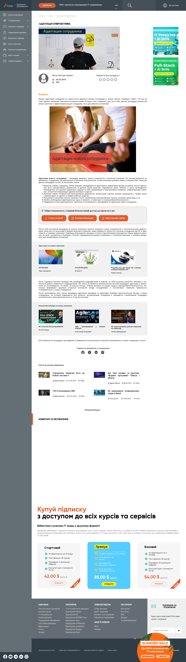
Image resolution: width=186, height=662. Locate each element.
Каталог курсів (45, 612)
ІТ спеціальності (45, 615)
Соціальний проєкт (129, 620)
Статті (41, 629)
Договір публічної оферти (94, 650)
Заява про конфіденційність (69, 650)
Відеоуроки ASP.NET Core (76, 617)
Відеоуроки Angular (74, 629)
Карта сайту (112, 650)
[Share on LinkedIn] (97, 352)
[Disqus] (86, 456)
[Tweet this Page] (90, 352)
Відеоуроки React (73, 632)
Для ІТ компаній (101, 612)
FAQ (122, 615)
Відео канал (44, 626)
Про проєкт (125, 609)
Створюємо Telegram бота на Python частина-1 (68, 374)
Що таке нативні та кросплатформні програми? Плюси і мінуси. (124, 375)
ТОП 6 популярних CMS (64, 391)
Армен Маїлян (59, 381)
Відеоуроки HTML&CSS (75, 623)
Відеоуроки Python (73, 612)
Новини (97, 629)
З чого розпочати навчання (77, 609)
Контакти (125, 612)
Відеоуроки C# (72, 615)
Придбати (58, 583)
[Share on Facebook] (83, 352)
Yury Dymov (114, 398)
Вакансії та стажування (104, 615)
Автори (124, 617)
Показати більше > (93, 410)
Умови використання (47, 650)
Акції (96, 626)
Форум (41, 632)
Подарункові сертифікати (49, 620)
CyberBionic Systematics (104, 617)
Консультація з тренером (49, 609)
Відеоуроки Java (72, 620)
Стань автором (100, 609)
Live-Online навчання (47, 623)
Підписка (47, 5)
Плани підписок (45, 617)
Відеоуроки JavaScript (75, 626)
